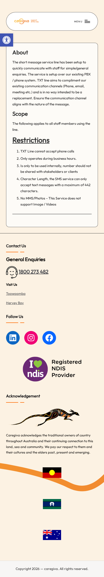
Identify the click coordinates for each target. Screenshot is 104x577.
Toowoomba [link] (15, 293)
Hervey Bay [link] (15, 303)
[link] (6, 40)
